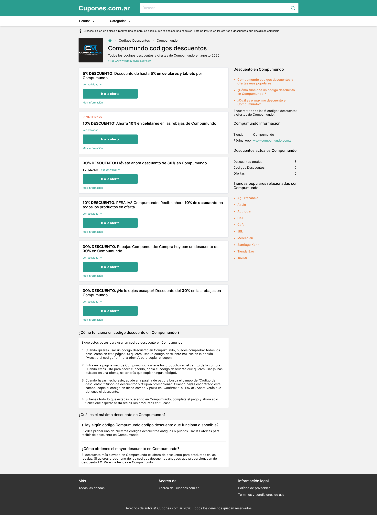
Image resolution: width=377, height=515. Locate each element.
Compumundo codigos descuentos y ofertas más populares (265, 81)
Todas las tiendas (91, 488)
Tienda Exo (245, 251)
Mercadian (245, 238)
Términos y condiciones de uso (261, 495)
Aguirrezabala (247, 198)
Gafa (240, 225)
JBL (240, 231)
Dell (240, 218)
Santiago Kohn (248, 245)
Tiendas (85, 21)
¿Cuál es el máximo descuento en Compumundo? (262, 102)
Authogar (244, 211)
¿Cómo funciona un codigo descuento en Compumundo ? (266, 92)
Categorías (118, 21)
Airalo (241, 205)
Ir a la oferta (110, 94)
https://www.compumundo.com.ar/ (129, 60)
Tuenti (242, 258)
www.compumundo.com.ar (273, 140)
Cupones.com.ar (104, 8)
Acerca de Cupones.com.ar (178, 488)
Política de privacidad (254, 488)
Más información (93, 102)
